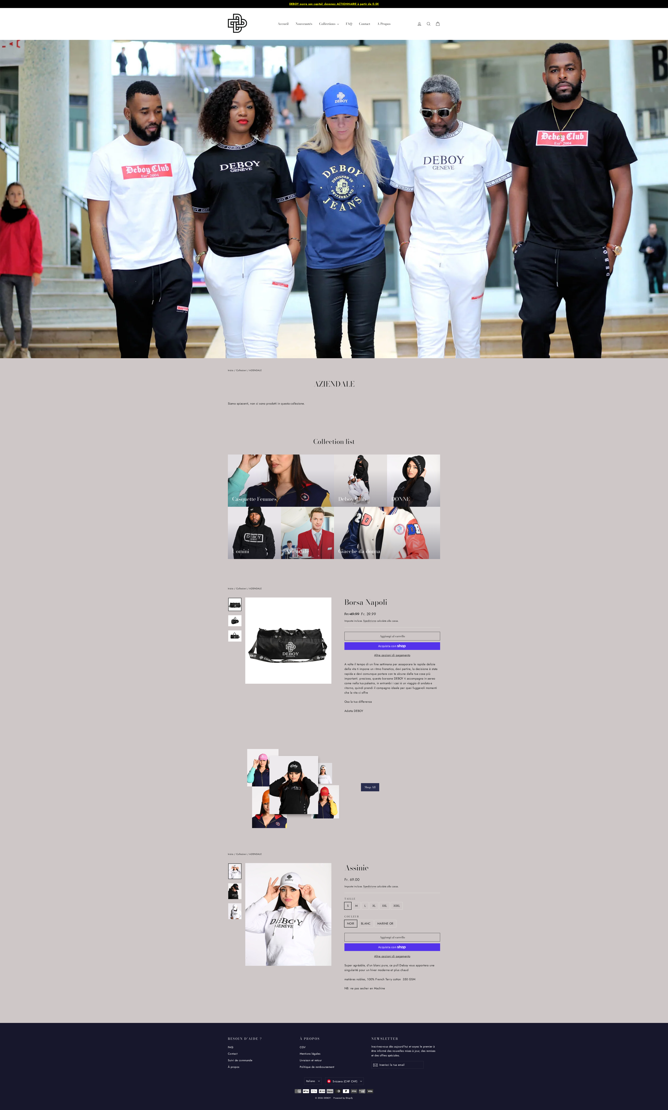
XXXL (396, 906)
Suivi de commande (240, 1060)
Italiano (310, 1081)
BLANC (366, 923)
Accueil (283, 23)
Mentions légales (310, 1054)
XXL (384, 906)
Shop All (370, 787)
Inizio (230, 370)
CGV (303, 1047)
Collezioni (241, 370)
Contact (364, 23)
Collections (327, 23)
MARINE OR (385, 923)
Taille (349, 899)
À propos (233, 1067)
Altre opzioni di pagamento (392, 655)
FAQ (349, 23)
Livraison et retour (311, 1060)
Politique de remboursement (317, 1067)
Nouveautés (304, 23)
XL (374, 906)
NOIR (350, 923)
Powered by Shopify (343, 1098)
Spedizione (369, 621)
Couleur (351, 916)
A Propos (384, 23)
